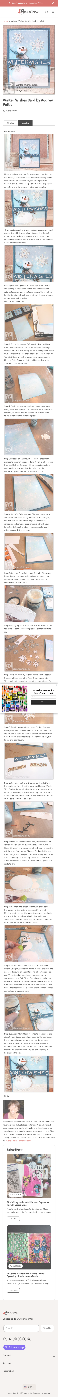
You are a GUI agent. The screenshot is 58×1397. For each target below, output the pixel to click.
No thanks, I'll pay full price (43, 706)
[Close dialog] (56, 685)
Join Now (43, 702)
